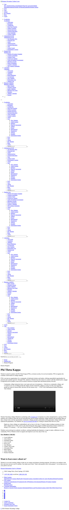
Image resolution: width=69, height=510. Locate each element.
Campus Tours (11, 57)
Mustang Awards (11, 61)
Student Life (7, 51)
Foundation (60, 478)
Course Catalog (11, 34)
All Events (10, 70)
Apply (5, 16)
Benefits (6, 485)
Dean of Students (12, 63)
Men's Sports (10, 86)
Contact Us (7, 501)
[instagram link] (4, 495)
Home (5, 359)
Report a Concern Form (10, 488)
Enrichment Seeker (33, 7)
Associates (10, 22)
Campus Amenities (12, 55)
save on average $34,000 (30, 421)
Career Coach (11, 48)
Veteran (22, 7)
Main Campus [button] (8, 477)
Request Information (6, 468)
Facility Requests (23, 478)
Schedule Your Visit (9, 504)
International (10, 7)
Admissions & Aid (9, 36)
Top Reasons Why (12, 39)
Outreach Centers (8, 481)
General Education (12, 31)
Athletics (9, 74)
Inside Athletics (11, 89)
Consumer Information (23, 488)
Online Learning (11, 28)
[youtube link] (4, 493)
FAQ (5, 9)
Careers (10, 485)
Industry (21, 5)
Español (26, 7)
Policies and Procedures (35, 488)
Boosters (9, 92)
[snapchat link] (4, 498)
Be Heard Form (58, 488)
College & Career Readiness (45, 478)
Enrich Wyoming (17, 481)
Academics (7, 19)
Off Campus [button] (7, 480)
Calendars (6, 67)
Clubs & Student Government (15, 60)
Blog (5, 15)
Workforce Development (34, 481)
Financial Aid (11, 40)
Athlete (35, 5)
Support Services (11, 30)
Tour (5, 10)
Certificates (10, 25)
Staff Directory (8, 478)
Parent (5, 7)
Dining (55, 478)
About (5, 12)
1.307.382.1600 (8, 474)
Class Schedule (11, 33)
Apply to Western (16, 468)
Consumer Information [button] (10, 486)
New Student (7, 5)
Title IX (51, 488)
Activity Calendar (12, 64)
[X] (4, 492)
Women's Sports (11, 87)
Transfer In (17, 7)
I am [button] (5, 4)
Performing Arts (11, 80)
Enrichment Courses (12, 49)
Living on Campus (12, 58)
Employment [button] (7, 483)
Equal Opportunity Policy (11, 505)
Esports (9, 95)
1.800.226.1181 (23, 474)
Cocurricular (10, 77)
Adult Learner (15, 5)
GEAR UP (25, 481)
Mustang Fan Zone (12, 90)
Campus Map (15, 478)
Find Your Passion (12, 27)
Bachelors (10, 23)
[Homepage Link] (10, 1)
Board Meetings (11, 75)
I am (8, 119)
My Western (7, 13)
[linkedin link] (4, 496)
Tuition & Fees (11, 43)
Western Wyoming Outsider (14, 54)
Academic (10, 72)
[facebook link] (4, 490)
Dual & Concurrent (28, 5)
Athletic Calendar (12, 93)
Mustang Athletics (9, 83)
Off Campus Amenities (13, 66)
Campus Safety (45, 488)
